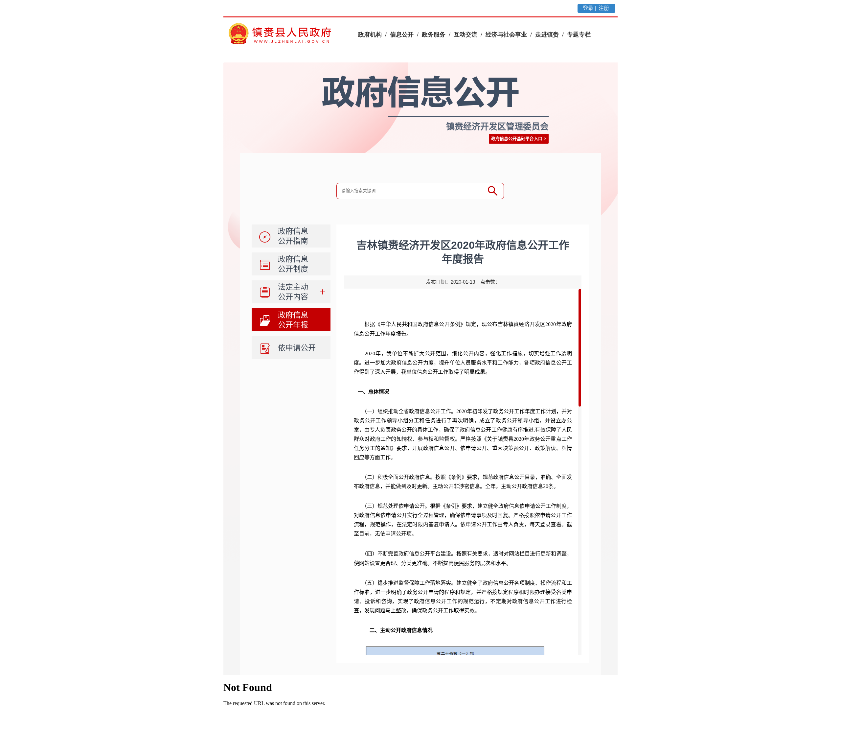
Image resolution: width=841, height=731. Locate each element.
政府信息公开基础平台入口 (516, 138)
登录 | (590, 8)
